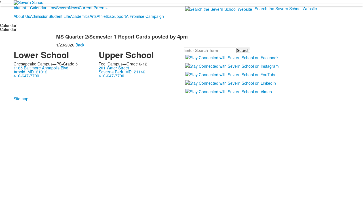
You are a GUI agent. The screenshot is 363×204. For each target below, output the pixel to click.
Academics (80, 16)
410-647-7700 (26, 75)
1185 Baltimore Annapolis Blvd (41, 68)
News (74, 7)
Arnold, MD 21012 (30, 72)
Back (79, 45)
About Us (22, 16)
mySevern (60, 7)
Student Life (59, 16)
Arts (93, 16)
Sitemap (21, 98)
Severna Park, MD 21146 (122, 72)
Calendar (38, 7)
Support (119, 16)
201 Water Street (114, 68)
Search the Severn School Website (286, 8)
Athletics (104, 16)
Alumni (20, 7)
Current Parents (93, 7)
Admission (39, 16)
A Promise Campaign (145, 16)
